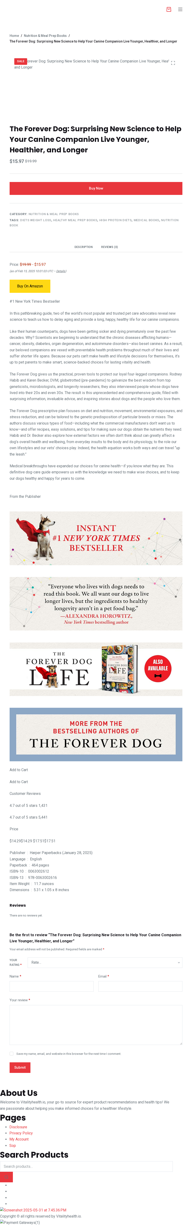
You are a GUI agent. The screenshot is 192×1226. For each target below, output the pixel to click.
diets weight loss (35, 220)
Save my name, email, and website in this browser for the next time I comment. (68, 1054)
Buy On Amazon (30, 286)
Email (103, 976)
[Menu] (180, 9)
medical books (146, 220)
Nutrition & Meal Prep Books (54, 214)
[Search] (6, 1177)
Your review (20, 1000)
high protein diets (115, 220)
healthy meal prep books (75, 220)
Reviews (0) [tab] (109, 247)
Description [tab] (83, 247)
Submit (20, 1067)
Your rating (16, 963)
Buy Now (96, 188)
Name (15, 976)
